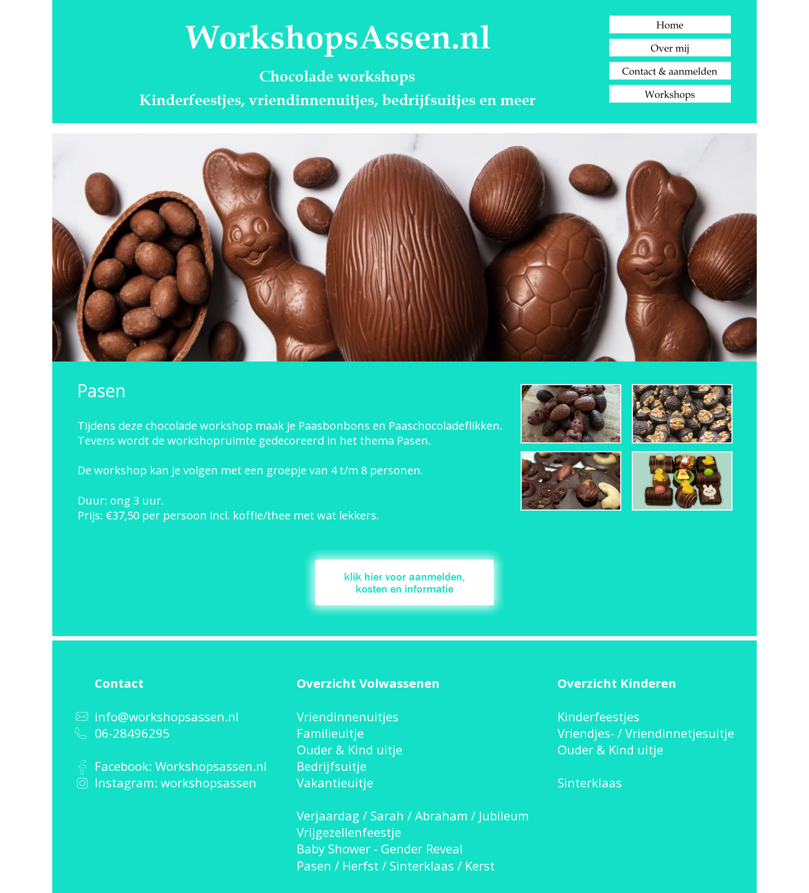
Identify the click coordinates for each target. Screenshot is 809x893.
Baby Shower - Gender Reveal (380, 848)
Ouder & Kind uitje (349, 749)
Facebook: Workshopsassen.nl (181, 766)
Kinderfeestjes (598, 716)
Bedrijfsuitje (332, 766)
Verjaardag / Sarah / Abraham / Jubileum (413, 815)
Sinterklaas (422, 865)
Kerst (480, 865)
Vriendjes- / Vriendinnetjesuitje (645, 733)
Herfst (360, 865)
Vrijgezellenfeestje (349, 832)
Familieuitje (330, 733)
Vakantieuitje (335, 782)
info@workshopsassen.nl (167, 716)
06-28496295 (132, 733)
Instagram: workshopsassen (175, 782)
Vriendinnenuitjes (347, 716)
